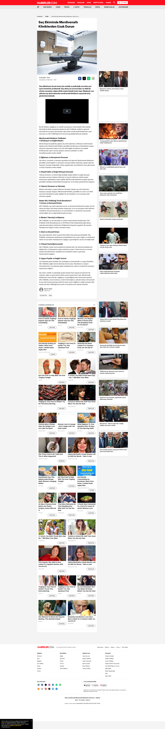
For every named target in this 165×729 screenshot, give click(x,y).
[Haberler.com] (45, 647)
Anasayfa (39, 16)
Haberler (39, 653)
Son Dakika (40, 663)
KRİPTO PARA (98, 3)
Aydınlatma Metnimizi (15, 725)
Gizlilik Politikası (109, 658)
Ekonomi (39, 656)
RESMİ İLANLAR (109, 7)
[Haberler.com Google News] (38, 684)
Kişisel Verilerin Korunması (112, 663)
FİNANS (66, 7)
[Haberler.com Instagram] (49, 684)
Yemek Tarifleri (86, 668)
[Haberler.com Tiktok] (49, 688)
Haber (76, 700)
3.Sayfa (39, 668)
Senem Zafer (48, 289)
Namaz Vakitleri (86, 658)
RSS (106, 673)
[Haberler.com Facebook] (42, 684)
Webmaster (108, 668)
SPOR (89, 3)
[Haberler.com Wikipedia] (42, 688)
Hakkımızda (100, 647)
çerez (2, 722)
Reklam (107, 647)
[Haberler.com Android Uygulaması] (95, 685)
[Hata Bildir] (79, 703)
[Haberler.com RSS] (38, 688)
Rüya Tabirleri (86, 666)
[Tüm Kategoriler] (38, 7)
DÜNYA (97, 7)
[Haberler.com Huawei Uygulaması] (103, 685)
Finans (61, 661)
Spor (38, 658)
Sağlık (47, 16)
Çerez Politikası (109, 661)
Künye (118, 647)
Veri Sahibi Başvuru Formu (112, 666)
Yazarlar (62, 666)
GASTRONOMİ (123, 7)
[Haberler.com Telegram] (53, 688)
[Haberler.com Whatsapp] (56, 684)
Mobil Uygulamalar (110, 671)
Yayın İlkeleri (125, 647)
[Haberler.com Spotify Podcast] (60, 684)
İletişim (112, 647)
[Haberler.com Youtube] (45, 688)
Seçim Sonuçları (86, 661)
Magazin (39, 661)
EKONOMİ (71, 3)
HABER (108, 3)
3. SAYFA (76, 7)
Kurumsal (108, 653)
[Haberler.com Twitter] (45, 684)
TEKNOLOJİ (87, 7)
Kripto (38, 666)
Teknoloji (62, 658)
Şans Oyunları (86, 663)
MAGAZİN (80, 3)
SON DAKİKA (47, 7)
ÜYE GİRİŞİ (124, 2)
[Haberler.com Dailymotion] (56, 688)
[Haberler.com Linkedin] (53, 684)
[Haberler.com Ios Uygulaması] (87, 685)
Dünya (39, 671)
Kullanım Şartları (109, 656)
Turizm (62, 663)
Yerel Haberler (64, 668)
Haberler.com (86, 653)
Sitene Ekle (108, 676)
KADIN (58, 7)
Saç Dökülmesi (43, 295)
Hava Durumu (86, 656)
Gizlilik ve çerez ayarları (70, 703)
